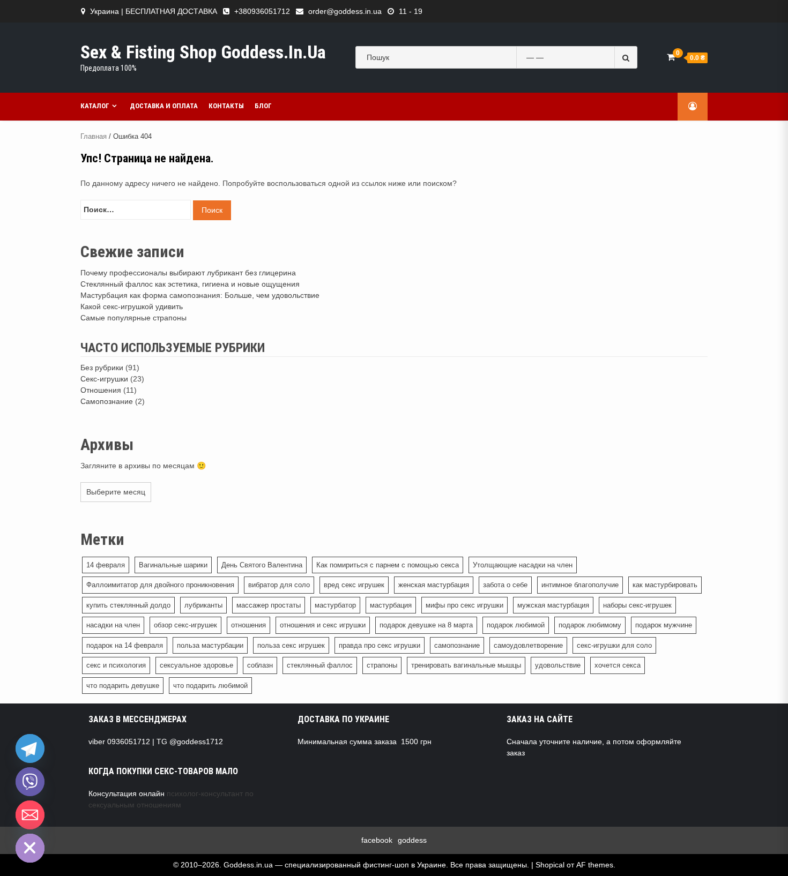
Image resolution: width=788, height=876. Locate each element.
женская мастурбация (433, 585)
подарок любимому (590, 625)
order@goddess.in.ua (345, 11)
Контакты (226, 106)
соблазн (260, 665)
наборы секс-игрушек (637, 605)
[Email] (30, 814)
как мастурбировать (665, 585)
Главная (93, 136)
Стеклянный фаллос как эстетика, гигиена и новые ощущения (190, 284)
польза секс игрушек (291, 645)
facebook (376, 840)
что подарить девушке (122, 686)
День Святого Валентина (261, 565)
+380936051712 (262, 11)
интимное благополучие (580, 585)
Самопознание (106, 401)
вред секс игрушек (354, 585)
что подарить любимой (210, 686)
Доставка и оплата (164, 106)
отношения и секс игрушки (323, 625)
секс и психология (116, 665)
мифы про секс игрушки (464, 605)
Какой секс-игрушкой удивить (131, 306)
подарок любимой (516, 625)
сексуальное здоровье (196, 665)
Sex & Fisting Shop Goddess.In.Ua (203, 52)
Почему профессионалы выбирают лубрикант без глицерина (188, 272)
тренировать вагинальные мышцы (466, 665)
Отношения (100, 390)
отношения (248, 625)
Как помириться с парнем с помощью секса (387, 565)
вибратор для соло (279, 585)
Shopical (550, 864)
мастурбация (391, 605)
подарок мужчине (663, 625)
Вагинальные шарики (173, 565)
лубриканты (203, 605)
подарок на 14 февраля (124, 645)
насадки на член (113, 625)
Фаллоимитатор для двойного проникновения (160, 585)
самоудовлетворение (528, 645)
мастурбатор (335, 605)
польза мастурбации (210, 645)
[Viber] (30, 781)
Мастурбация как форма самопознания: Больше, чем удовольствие (199, 295)
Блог (263, 106)
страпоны (382, 665)
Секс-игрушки (104, 379)
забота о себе (505, 585)
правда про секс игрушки (379, 645)
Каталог (94, 106)
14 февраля (105, 565)
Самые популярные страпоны (133, 317)
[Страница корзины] (671, 57)
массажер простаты (268, 605)
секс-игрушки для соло (614, 645)
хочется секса (617, 665)
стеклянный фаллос (320, 665)
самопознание (457, 645)
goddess (412, 840)
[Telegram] (30, 748)
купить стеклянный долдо (128, 605)
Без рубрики (101, 367)
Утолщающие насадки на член (523, 565)
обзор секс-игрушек (185, 625)
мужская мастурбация (553, 605)
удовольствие (558, 665)
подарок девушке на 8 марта (426, 625)
